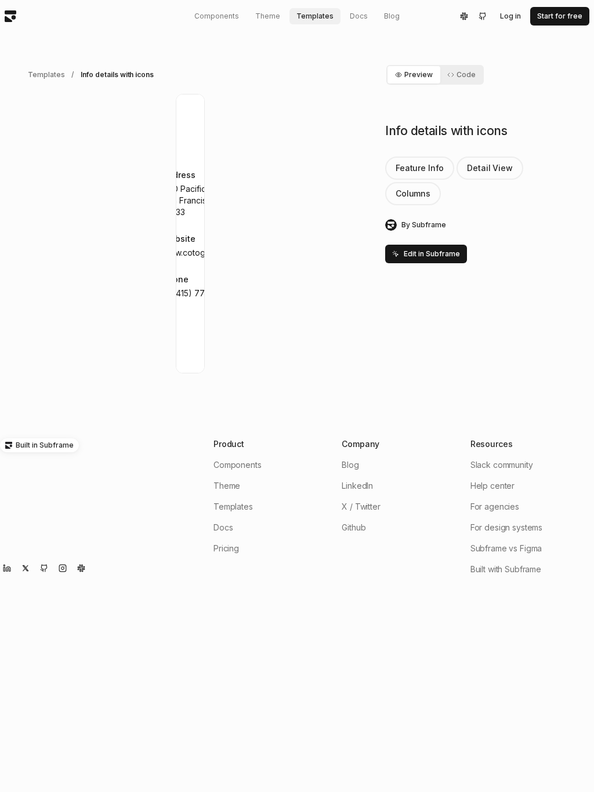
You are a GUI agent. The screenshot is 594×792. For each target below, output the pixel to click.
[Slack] (464, 16)
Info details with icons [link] (117, 74)
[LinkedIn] (7, 568)
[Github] (483, 16)
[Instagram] (63, 568)
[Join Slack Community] (81, 568)
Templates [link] (46, 74)
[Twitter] (25, 568)
